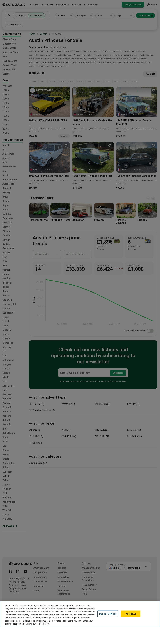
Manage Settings (108, 613)
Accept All (131, 613)
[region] (80, 614)
